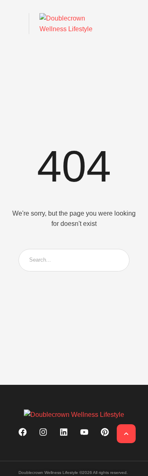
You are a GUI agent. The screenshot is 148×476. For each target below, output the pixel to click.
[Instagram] (43, 432)
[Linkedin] (64, 432)
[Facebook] (22, 432)
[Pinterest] (105, 432)
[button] (13, 23)
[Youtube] (84, 432)
